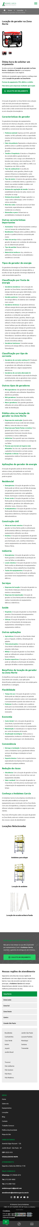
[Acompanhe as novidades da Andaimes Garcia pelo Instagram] (11, 1197)
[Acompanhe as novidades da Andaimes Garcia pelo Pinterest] (27, 1197)
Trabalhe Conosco (8, 1125)
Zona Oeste (7, 1011)
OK (6, 1222)
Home (10, 10)
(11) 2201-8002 (8, 1179)
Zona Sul (6, 1006)
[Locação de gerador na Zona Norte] (35, 4)
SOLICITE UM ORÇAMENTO (17, 91)
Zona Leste (7, 1000)
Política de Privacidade (9, 1217)
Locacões (20, 10)
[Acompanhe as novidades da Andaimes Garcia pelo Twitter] (21, 1197)
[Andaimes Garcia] (9, 4)
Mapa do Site (6, 1134)
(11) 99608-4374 (11, 1175)
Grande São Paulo (9, 1023)
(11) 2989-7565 (8, 1184)
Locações (5, 1112)
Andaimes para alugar (19, 857)
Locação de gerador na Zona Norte (13, 12)
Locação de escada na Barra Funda (19, 915)
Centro (5, 1017)
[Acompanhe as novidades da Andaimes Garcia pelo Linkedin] (14, 1197)
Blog (3, 1117)
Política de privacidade (9, 1130)
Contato (4, 1121)
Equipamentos (7, 1108)
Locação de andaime (19, 886)
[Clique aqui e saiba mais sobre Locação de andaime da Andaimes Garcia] (19, 873)
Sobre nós (5, 1103)
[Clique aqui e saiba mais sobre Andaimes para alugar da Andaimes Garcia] (19, 844)
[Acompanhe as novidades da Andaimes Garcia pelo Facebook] (18, 1197)
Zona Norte (7, 994)
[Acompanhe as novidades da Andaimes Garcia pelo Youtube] (24, 1197)
